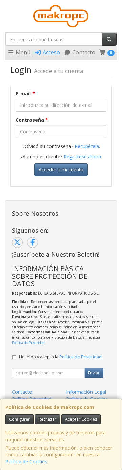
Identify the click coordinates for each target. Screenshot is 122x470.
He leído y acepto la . (61, 357)
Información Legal (86, 392)
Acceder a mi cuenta (61, 169)
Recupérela (87, 146)
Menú (22, 52)
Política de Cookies (26, 461)
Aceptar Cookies (81, 419)
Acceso (50, 52)
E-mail (25, 93)
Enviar (94, 373)
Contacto (83, 52)
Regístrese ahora (82, 156)
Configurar (19, 419)
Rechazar (47, 419)
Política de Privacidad (28, 342)
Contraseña (32, 120)
